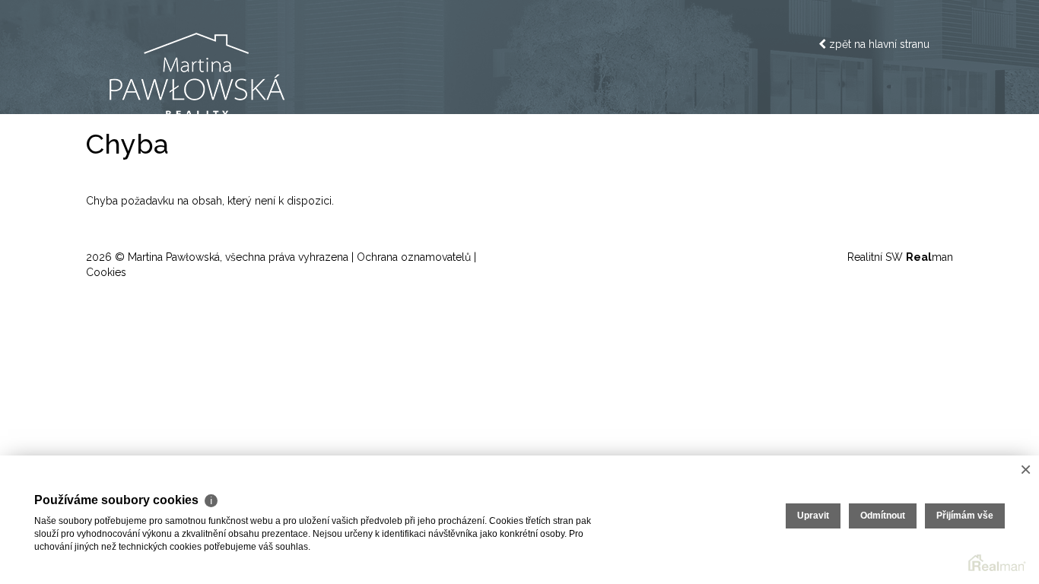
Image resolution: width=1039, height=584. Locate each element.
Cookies (106, 272)
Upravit (813, 515)
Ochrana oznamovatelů (414, 257)
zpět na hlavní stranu (877, 44)
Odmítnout (882, 515)
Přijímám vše (964, 515)
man (929, 257)
